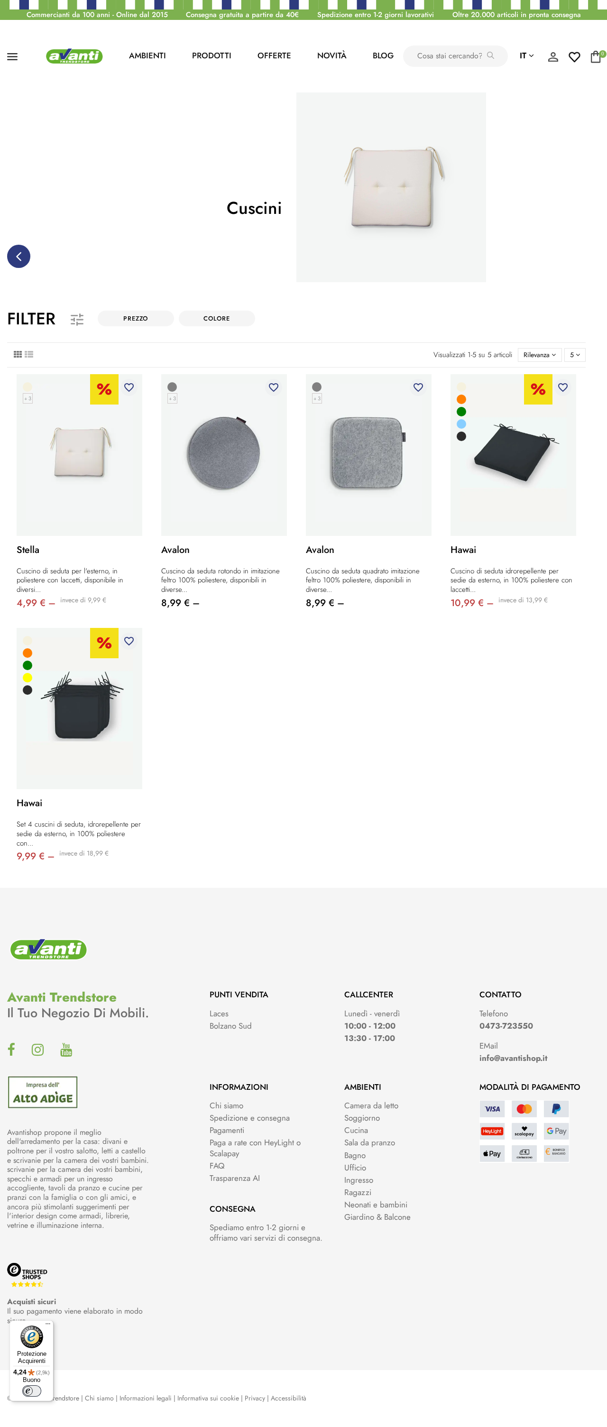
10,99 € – (472, 603)
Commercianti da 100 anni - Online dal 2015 (97, 14)
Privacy (255, 1398)
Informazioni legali (146, 1398)
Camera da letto (371, 1105)
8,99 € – (180, 603)
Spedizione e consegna (250, 1117)
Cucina (356, 1130)
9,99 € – (36, 856)
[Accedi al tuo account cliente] (553, 59)
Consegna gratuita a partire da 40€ (242, 14)
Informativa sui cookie (208, 1398)
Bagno (355, 1155)
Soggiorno (362, 1117)
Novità (332, 55)
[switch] (31, 1391)
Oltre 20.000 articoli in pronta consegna (516, 14)
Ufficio (355, 1167)
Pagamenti (227, 1130)
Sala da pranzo (369, 1142)
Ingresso (358, 1180)
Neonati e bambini (375, 1204)
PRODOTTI (211, 55)
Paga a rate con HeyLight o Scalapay (255, 1148)
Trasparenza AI (235, 1178)
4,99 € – (36, 603)
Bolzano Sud (231, 1025)
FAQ (217, 1165)
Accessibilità (288, 1398)
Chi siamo (226, 1105)
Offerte (274, 55)
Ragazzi (357, 1192)
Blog (383, 55)
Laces (219, 1013)
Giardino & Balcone (377, 1217)
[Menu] (48, 1326)
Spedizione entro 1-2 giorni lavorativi (375, 14)
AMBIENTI (147, 55)
